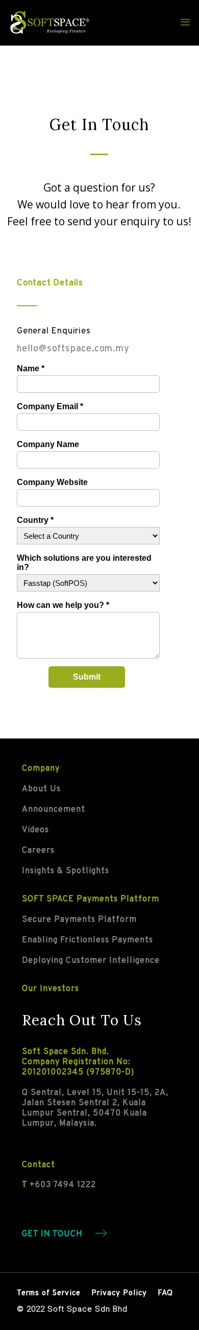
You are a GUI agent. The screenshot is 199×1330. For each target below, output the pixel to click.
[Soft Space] (50, 22)
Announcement (53, 810)
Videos (35, 830)
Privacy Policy (119, 1293)
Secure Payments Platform (79, 920)
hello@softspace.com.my (73, 349)
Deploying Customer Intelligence (91, 961)
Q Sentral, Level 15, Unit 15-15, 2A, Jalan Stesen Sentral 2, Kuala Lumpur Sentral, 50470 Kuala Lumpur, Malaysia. (95, 1108)
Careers (38, 851)
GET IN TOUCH (52, 1234)
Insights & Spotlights (65, 871)
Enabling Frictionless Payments (87, 940)
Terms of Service (49, 1293)
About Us (41, 789)
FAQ (165, 1293)
